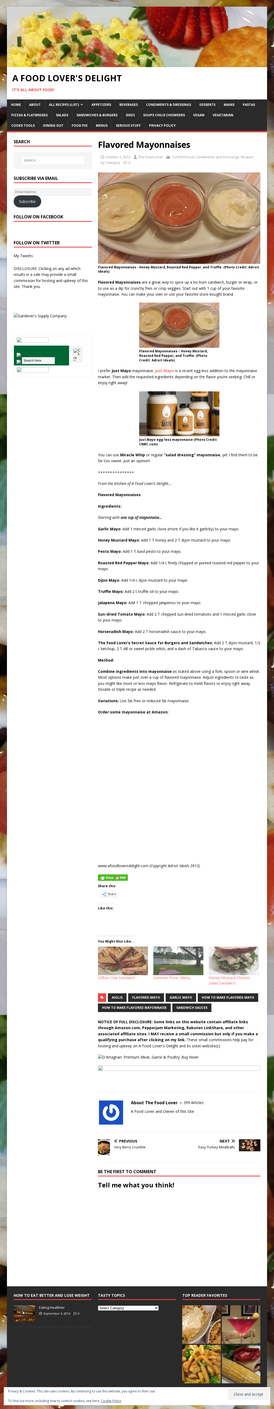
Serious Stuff (128, 125)
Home (16, 104)
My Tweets (23, 255)
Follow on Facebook (38, 217)
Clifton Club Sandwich (116, 977)
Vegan (198, 115)
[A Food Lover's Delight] (137, 63)
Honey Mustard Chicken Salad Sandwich (229, 980)
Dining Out (53, 125)
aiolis (117, 997)
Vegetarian (223, 115)
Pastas (249, 104)
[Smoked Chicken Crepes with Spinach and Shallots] (201, 1324)
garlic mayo (181, 997)
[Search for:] (52, 160)
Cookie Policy (111, 1401)
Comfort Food (183, 157)
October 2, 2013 (117, 157)
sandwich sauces (191, 1007)
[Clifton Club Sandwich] (123, 961)
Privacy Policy (162, 125)
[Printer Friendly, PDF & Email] (113, 877)
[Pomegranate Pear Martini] (241, 1324)
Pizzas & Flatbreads (29, 115)
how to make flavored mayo (228, 997)
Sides (130, 115)
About (35, 104)
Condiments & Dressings (168, 104)
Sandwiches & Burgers (97, 115)
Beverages (128, 104)
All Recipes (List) (64, 104)
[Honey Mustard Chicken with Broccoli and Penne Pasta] (201, 1364)
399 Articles (194, 1102)
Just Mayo (164, 370)
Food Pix (79, 125)
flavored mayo (146, 997)
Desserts (207, 104)
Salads (62, 115)
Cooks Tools (23, 125)
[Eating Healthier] (24, 1318)
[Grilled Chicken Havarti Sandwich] (241, 1364)
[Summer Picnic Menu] (178, 961)
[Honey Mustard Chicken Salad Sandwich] (234, 961)
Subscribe (27, 201)
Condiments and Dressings (217, 157)
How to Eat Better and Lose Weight (52, 1295)
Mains (229, 104)
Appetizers (101, 104)
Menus (102, 125)
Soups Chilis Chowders (164, 115)
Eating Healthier (52, 1307)
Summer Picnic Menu (171, 977)
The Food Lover (150, 157)
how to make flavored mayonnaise (134, 1007)
